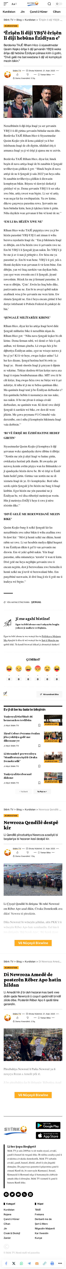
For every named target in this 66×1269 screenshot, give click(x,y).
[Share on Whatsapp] (21, 1263)
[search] (49, 4)
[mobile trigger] (7, 3)
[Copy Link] (44, 1263)
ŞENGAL (36, 602)
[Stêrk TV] (33, 4)
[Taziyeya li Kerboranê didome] (53, 777)
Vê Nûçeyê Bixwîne (33, 943)
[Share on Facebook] (6, 1263)
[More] (60, 1263)
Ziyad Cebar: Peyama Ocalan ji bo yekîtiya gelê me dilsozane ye (22, 737)
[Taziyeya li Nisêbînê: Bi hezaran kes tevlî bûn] (53, 720)
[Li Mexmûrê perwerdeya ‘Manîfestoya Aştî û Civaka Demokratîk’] (53, 757)
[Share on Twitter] (14, 1263)
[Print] (52, 1263)
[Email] (37, 1263)
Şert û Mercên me (50, 640)
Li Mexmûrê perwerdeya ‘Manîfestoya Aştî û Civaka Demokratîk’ (20, 757)
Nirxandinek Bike (51, 694)
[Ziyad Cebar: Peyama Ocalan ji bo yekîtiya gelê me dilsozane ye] (53, 737)
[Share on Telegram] (29, 1263)
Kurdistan (11, 26)
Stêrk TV (17, 71)
